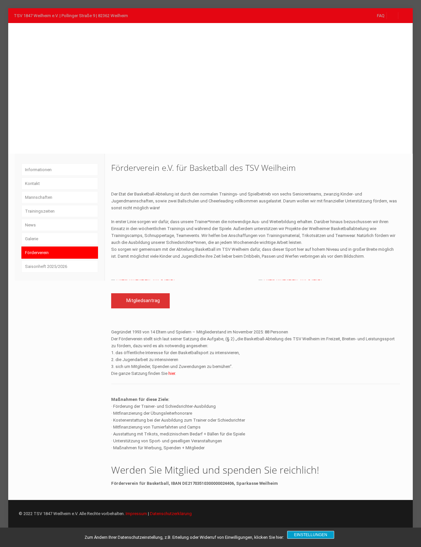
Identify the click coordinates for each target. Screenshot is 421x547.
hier (171, 373)
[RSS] (378, 513)
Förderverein (37, 252)
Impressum (136, 513)
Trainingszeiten (40, 211)
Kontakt (32, 183)
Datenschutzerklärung (171, 513)
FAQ (380, 15)
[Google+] (360, 513)
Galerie (31, 238)
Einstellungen (310, 535)
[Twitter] (369, 513)
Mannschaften (38, 197)
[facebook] (393, 15)
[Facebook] (351, 513)
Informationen (38, 169)
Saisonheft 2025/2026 (46, 266)
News (30, 224)
